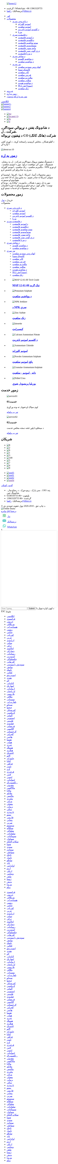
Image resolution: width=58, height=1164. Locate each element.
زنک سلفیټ (23, 88)
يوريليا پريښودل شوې (24, 383)
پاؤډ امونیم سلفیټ (22, 361)
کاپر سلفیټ (23, 72)
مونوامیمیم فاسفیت (27, 45)
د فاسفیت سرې (19, 35)
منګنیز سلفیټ (24, 80)
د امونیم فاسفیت (26, 37)
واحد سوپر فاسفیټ (27, 48)
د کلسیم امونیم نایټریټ (28, 29)
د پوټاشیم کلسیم (25, 59)
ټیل (8, 516)
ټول (3, 200)
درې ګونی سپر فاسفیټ (29, 51)
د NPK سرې (19, 307)
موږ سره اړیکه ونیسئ (17, 96)
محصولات (11, 19)
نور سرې (16, 64)
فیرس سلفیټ (24, 75)
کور (8, 16)
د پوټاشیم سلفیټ (26, 61)
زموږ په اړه (12, 94)
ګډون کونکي (7, 485)
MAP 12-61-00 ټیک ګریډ (25, 285)
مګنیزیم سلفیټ (25, 78)
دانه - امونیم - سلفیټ (24, 372)
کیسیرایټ (17, 329)
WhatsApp (12, 527)
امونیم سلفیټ (24, 27)
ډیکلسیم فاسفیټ (26, 40)
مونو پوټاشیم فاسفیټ (28, 43)
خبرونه (10, 91)
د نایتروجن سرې (19, 21)
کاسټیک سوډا (24, 69)
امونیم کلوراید (24, 24)
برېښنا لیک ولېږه (8, 511)
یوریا (20, 32)
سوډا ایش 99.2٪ (25, 86)
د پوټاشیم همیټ (25, 83)
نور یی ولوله (12, 412)
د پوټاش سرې (18, 56)
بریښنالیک (11, 521)
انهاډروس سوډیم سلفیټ (29, 67)
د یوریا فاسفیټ (25, 53)
